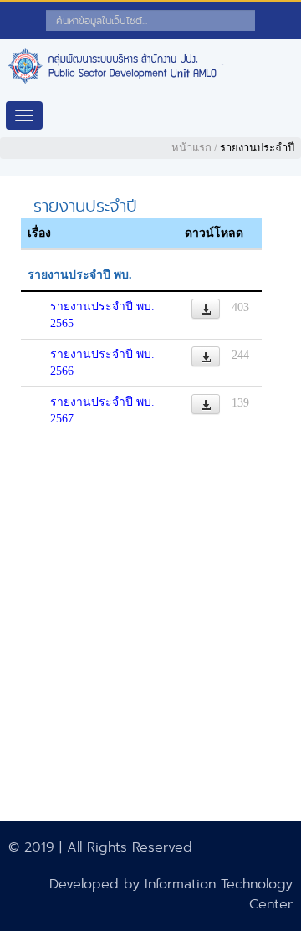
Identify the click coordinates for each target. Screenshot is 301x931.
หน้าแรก (191, 147)
